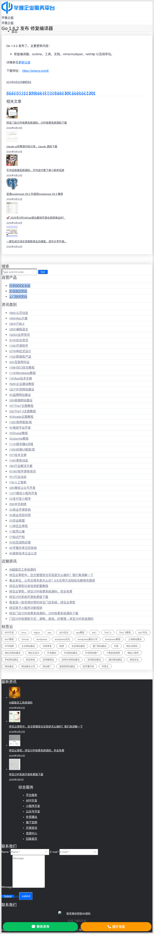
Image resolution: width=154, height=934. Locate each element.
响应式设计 (20, 351)
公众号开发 (33, 811)
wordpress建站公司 (87, 639)
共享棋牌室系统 (19, 285)
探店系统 (30, 659)
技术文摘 (17, 455)
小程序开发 (33, 806)
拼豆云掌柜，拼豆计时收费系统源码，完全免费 (40, 591)
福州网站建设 (115, 659)
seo (49, 632)
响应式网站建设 (12, 652)
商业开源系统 (20, 509)
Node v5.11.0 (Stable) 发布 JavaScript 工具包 (65, 93)
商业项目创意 (20, 515)
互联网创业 (19, 362)
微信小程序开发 (23, 493)
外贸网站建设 (21, 389)
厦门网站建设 (99, 646)
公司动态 (18, 313)
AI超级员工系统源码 (22, 569)
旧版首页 (31, 838)
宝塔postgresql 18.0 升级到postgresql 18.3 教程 (34, 193)
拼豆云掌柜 (18, 526)
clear (16, 896)
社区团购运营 (20, 542)
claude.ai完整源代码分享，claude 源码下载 (31, 146)
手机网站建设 (11, 659)
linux (23, 632)
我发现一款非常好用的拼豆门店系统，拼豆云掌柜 (42, 602)
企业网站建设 (28, 646)
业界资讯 (19, 334)
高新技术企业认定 (23, 553)
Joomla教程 (19, 438)
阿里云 (105, 666)
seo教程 (80, 632)
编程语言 (26, 81)
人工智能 (17, 482)
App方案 (18, 318)
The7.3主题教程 (22, 411)
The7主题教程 (21, 405)
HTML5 (16, 324)
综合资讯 (18, 340)
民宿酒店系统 (18, 291)
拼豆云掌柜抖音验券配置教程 (28, 586)
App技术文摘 (20, 378)
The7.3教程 (125, 632)
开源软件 (18, 345)
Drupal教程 (18, 433)
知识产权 (17, 537)
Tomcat (25, 639)
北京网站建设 (78, 646)
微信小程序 (133, 652)
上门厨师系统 (18, 296)
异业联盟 (17, 520)
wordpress (41, 639)
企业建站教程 (21, 384)
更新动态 (18, 460)
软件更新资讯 (22, 471)
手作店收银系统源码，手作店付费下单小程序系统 (35, 170)
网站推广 (47, 666)
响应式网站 (131, 646)
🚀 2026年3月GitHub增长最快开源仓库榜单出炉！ (36, 217)
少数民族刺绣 (113, 652)
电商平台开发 (20, 427)
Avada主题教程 (21, 416)
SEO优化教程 (22, 367)
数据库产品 (20, 356)
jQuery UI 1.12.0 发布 (20, 93)
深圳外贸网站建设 (71, 659)
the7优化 (142, 632)
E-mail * (54, 851)
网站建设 (9, 666)
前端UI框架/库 (22, 449)
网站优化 (134, 659)
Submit (8, 896)
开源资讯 (31, 827)
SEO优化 (63, 632)
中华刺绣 (17, 504)
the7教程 (9, 639)
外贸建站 (51, 652)
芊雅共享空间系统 (23, 548)
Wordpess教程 (22, 373)
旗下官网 (31, 822)
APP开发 (9, 632)
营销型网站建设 (67, 666)
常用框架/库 (20, 422)
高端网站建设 (20, 400)
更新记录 (24, 62)
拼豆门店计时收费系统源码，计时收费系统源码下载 (36, 122)
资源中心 (31, 833)
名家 (116, 646)
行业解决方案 (20, 466)
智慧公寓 (17, 531)
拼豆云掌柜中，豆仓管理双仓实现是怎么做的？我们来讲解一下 (51, 575)
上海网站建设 (135, 639)
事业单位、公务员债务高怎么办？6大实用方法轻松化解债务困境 (52, 580)
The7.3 (107, 632)
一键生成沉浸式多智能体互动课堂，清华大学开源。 (36, 241)
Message (7, 886)
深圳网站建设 (94, 659)
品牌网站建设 (20, 395)
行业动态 (17, 477)
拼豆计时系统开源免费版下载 (28, 597)
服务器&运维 (21, 444)
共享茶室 (47, 646)
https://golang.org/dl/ (35, 70)
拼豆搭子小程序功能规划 (25, 608)
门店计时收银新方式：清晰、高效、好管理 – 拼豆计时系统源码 (51, 618)
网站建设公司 (28, 666)
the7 (94, 632)
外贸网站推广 (92, 652)
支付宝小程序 (20, 498)
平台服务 (31, 795)
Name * (6, 851)
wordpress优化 (62, 639)
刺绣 (61, 646)
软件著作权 (88, 666)
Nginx (37, 632)
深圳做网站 (48, 659)
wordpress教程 (112, 639)
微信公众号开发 (22, 487)
